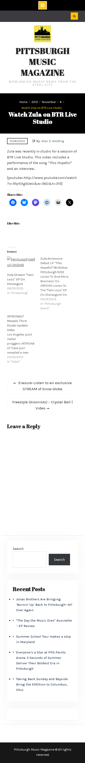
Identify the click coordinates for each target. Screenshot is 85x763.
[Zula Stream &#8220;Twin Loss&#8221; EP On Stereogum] (21, 264)
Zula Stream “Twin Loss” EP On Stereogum (20, 279)
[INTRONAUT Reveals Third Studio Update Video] (23, 339)
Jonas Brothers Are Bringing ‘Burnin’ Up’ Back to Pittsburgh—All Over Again (44, 604)
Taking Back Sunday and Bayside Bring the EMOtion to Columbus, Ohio (42, 684)
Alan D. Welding (52, 141)
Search (18, 549)
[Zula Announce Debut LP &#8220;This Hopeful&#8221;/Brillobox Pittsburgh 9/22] (57, 283)
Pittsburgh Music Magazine (43, 61)
